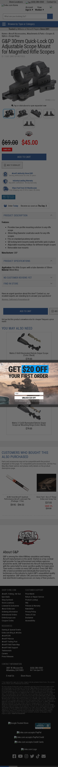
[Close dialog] (2, 364)
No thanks (29, 403)
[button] (29, 398)
